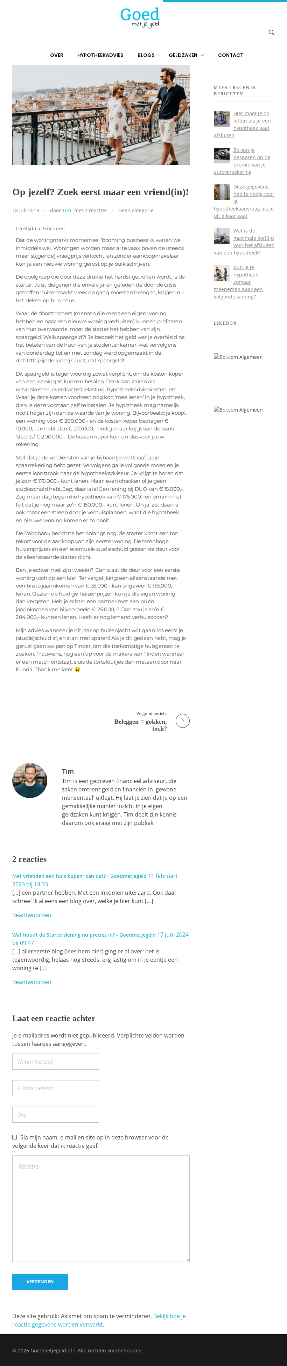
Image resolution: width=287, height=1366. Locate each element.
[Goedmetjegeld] (139, 17)
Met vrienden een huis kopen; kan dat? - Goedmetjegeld (79, 876)
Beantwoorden (31, 915)
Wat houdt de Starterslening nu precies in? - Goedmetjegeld (84, 934)
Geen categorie (136, 210)
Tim (66, 210)
